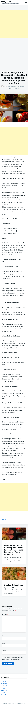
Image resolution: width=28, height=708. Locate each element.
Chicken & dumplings (13, 585)
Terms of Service (5, 690)
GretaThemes (14, 704)
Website (4, 650)
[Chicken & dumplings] (14, 573)
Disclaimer (3, 692)
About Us (3, 681)
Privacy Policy (4, 683)
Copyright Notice (5, 688)
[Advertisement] (14, 24)
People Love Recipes (10, 86)
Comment (5, 614)
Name (4, 636)
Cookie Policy (4, 685)
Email (4, 643)
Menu (26, 2)
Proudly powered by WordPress (9, 703)
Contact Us (4, 694)
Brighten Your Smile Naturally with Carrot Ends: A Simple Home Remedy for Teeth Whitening (13, 549)
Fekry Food (6, 2)
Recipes (4, 519)
